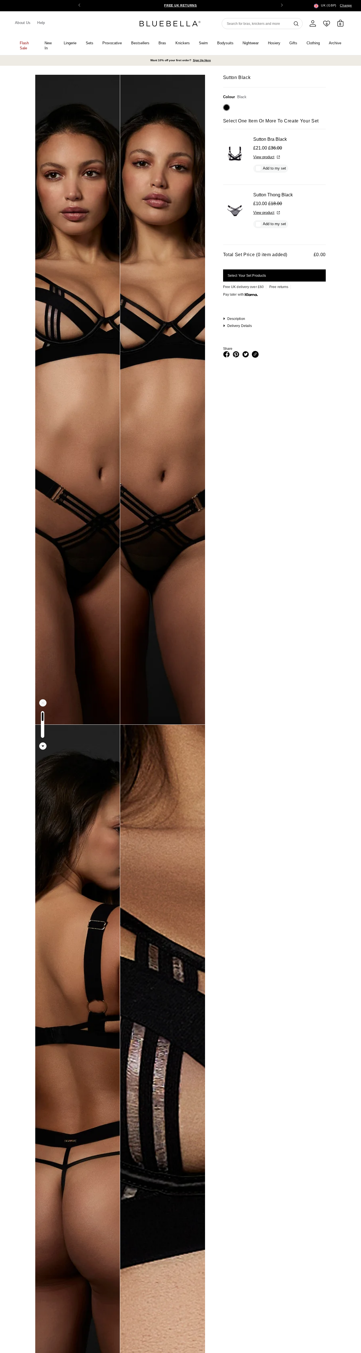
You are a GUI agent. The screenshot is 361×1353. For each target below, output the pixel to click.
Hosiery (274, 43)
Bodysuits (225, 43)
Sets (89, 43)
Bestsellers (140, 43)
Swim (203, 43)
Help (41, 23)
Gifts (293, 43)
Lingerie (70, 43)
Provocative (112, 43)
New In (48, 45)
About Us (22, 23)
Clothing (313, 43)
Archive (335, 43)
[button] (281, 5)
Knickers (182, 43)
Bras (162, 43)
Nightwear (251, 43)
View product (263, 157)
